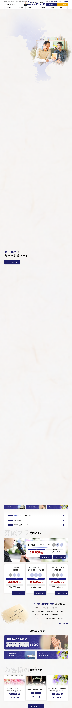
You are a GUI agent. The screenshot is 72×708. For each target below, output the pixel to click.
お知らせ (62, 7)
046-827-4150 (37, 4)
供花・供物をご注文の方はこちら (56, 1)
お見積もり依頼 (62, 4)
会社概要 (52, 7)
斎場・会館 (20, 7)
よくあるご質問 (41, 7)
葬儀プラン (9, 7)
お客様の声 (31, 7)
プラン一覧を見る (12, 262)
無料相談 (51, 4)
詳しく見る (59, 557)
